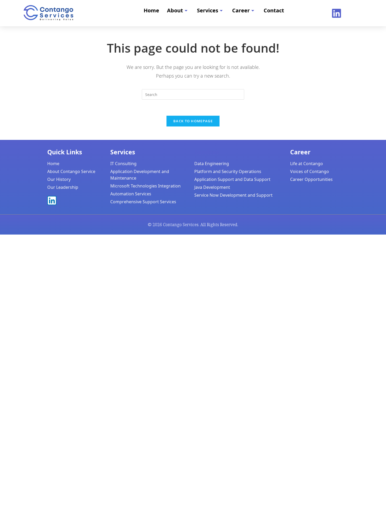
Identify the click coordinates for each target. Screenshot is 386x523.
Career (241, 10)
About (175, 10)
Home (151, 10)
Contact (274, 10)
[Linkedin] (336, 13)
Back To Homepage (193, 121)
